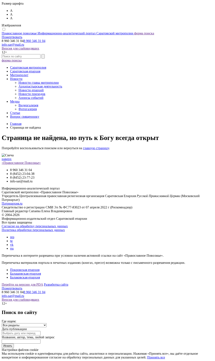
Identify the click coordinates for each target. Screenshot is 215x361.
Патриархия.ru (12, 203)
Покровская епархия (24, 270)
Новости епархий (31, 90)
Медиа (15, 101)
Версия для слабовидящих (20, 48)
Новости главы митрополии (38, 82)
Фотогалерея (27, 109)
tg (11, 241)
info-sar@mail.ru (13, 44)
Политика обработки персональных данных (33, 230)
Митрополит (19, 75)
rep (12, 237)
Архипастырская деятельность (40, 86)
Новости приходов (31, 94)
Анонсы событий (30, 97)
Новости (16, 79)
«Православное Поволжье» (21, 163)
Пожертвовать (12, 37)
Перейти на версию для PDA (22, 284)
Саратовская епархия (25, 71)
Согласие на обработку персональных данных (35, 226)
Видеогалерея (28, 105)
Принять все (156, 357)
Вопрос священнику (24, 116)
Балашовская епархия (25, 273)
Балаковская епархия (25, 277)
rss (12, 248)
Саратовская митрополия (28, 67)
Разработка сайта (56, 284)
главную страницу (96, 148)
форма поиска (144, 33)
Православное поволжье (67, 33)
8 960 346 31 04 (34, 41)
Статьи (15, 113)
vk (11, 244)
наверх (7, 159)
